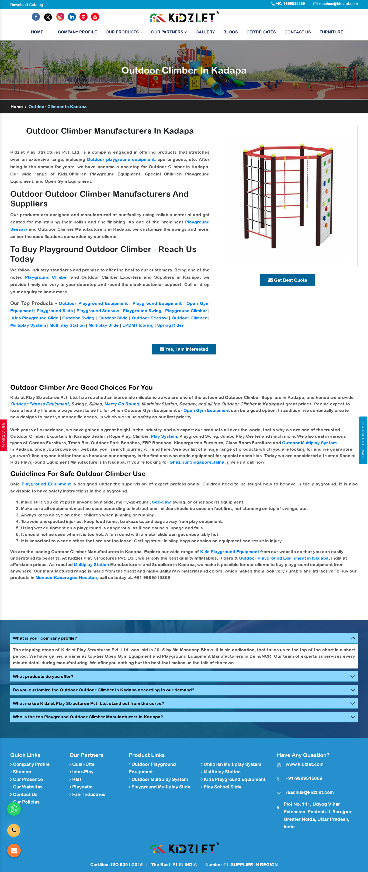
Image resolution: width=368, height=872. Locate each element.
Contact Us (297, 32)
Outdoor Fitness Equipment (39, 403)
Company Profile (77, 32)
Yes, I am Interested (186, 349)
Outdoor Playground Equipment (93, 303)
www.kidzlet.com (305, 764)
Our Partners (167, 32)
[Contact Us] (13, 828)
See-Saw (161, 501)
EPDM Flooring (138, 325)
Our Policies (26, 802)
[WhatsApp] (14, 809)
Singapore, (201, 462)
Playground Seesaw (98, 310)
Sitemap (21, 771)
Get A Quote (3, 435)
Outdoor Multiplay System (309, 442)
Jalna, (219, 462)
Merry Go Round (121, 403)
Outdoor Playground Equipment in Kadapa (284, 558)
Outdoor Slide (113, 317)
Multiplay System (28, 325)
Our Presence (27, 779)
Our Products (123, 32)
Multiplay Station (67, 325)
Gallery (205, 32)
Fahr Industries (88, 794)
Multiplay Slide (103, 325)
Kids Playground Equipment (229, 551)
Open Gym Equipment (206, 410)
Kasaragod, (66, 577)
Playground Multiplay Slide (160, 787)
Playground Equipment (157, 303)
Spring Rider (170, 325)
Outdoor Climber (189, 317)
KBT (76, 779)
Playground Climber (46, 277)
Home (37, 32)
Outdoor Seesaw (150, 317)
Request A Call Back (363, 440)
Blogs (230, 32)
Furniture (331, 32)
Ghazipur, (179, 462)
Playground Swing (142, 310)
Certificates (261, 32)
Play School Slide (222, 787)
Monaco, (45, 577)
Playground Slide (55, 310)
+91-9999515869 (290, 3)
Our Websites (27, 787)
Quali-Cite (83, 764)
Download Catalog (26, 4)
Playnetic (82, 787)
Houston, (88, 577)
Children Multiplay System (232, 764)
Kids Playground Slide (35, 317)
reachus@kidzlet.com (338, 3)
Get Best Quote (290, 280)
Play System (164, 436)
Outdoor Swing (78, 317)
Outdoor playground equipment (121, 159)
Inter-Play (82, 771)
